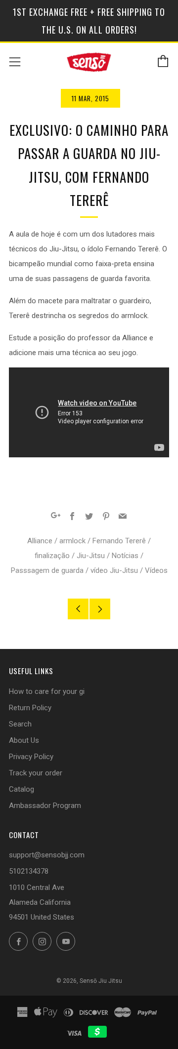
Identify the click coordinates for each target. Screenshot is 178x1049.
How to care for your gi (47, 691)
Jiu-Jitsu (91, 555)
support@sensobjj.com (47, 854)
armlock (72, 540)
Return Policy (30, 707)
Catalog (21, 789)
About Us (24, 740)
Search (20, 724)
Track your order (35, 772)
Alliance (39, 540)
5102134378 (28, 871)
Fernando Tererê (119, 540)
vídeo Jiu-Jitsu (114, 570)
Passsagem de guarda (47, 570)
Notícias (125, 555)
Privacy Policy (31, 756)
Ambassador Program (45, 805)
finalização (52, 555)
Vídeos (156, 570)
